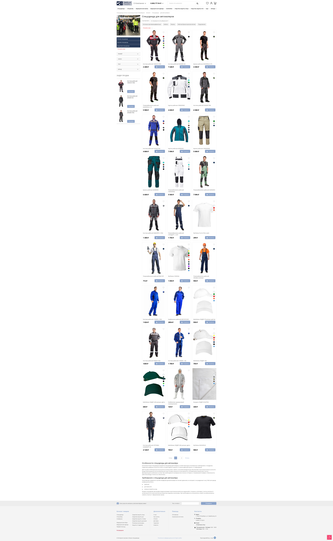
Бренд (120, 69)
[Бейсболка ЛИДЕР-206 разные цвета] (179, 427)
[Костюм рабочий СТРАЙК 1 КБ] (179, 343)
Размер (120, 54)
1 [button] (175, 458)
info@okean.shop (200, 524)
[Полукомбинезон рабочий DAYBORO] (204, 172)
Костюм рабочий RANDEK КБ (176, 64)
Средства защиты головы (139, 519)
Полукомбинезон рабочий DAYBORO (204, 190)
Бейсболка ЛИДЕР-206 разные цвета (179, 445)
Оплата (155, 519)
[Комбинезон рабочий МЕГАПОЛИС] (179, 301)
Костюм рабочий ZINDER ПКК (132, 111)
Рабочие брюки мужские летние (186, 24)
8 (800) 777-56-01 (155, 3)
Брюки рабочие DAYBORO (151, 190)
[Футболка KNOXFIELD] (204, 427)
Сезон (120, 59)
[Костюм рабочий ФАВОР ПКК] (154, 343)
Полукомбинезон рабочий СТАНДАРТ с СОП (176, 234)
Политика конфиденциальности (166, 538)
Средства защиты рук (197, 8)
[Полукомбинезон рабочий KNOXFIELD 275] (154, 87)
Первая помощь (121, 526)
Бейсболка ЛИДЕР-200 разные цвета (154, 402)
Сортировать (145, 20)
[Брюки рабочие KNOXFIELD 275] (204, 46)
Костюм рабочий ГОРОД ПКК (151, 148)
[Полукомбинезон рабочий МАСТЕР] (154, 258)
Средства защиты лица (181, 8)
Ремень (173, 24)
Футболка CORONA (173, 276)
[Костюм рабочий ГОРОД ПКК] (154, 130)
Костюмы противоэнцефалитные (152, 24)
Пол (119, 64)
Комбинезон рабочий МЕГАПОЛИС (178, 319)
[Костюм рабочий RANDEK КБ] (179, 46)
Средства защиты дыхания (139, 521)
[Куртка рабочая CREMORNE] (179, 87)
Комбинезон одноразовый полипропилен (176, 403)
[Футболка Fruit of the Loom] (204, 215)
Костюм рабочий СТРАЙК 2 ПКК (152, 319)
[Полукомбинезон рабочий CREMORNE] (179, 172)
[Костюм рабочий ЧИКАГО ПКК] (154, 46)
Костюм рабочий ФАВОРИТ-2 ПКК (153, 233)
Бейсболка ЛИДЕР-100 (200, 361)
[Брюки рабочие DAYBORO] (154, 172)
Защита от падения (137, 525)
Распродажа (120, 530)
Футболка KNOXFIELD (199, 445)
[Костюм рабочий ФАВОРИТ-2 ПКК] (154, 215)
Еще (207, 8)
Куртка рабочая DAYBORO (176, 148)
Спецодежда (121, 8)
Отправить (209, 503)
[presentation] (142, 75)
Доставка (156, 521)
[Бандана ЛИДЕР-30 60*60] (204, 384)
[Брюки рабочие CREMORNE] (204, 130)
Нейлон (166, 24)
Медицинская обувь (142, 8)
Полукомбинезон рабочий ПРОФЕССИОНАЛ (201, 277)
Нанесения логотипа (177, 517)
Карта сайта (178, 538)
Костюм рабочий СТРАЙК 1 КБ (177, 361)
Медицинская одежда (157, 8)
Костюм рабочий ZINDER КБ (132, 97)
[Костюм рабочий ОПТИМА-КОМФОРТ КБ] (154, 427)
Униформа (169, 8)
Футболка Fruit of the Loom (201, 233)
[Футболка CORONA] (179, 258)
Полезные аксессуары (138, 523)
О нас (155, 514)
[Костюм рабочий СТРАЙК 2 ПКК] (154, 301)
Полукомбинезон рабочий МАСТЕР (153, 276)
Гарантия (156, 523)
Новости (156, 525)
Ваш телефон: (176, 503)
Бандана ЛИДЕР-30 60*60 (201, 402)
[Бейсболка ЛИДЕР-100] (204, 343)
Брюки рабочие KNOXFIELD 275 (202, 64)
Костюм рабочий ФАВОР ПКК (151, 361)
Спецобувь (130, 8)
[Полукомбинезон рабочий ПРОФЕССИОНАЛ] (204, 258)
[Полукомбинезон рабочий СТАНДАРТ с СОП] (179, 215)
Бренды (213, 8)
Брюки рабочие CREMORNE (201, 148)
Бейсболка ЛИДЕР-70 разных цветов (204, 319)
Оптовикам (175, 514)
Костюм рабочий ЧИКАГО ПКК (132, 82)
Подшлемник (201, 24)
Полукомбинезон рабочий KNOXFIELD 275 (151, 106)
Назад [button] (170, 458)
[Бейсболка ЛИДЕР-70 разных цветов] (204, 301)
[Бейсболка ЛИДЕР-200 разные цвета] (154, 384)
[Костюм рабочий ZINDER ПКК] (204, 87)
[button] (208, 3)
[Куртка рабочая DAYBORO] (179, 130)
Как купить (157, 517)
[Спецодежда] (128, 26)
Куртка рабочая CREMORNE (176, 105)
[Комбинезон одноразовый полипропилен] (179, 384)
